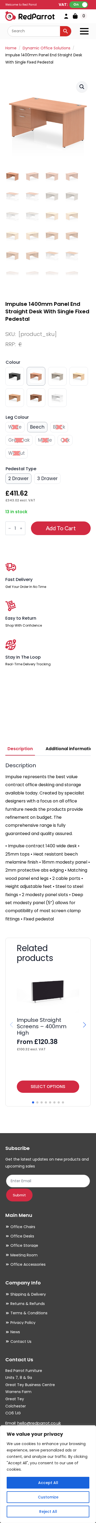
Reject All (48, 1511)
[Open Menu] (84, 31)
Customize (48, 1497)
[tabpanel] (48, 842)
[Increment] (21, 528)
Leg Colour (17, 417)
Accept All (48, 1482)
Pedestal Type (21, 469)
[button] (81, 86)
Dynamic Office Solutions (46, 48)
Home (11, 48)
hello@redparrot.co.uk (39, 1423)
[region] (48, 1474)
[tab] (20, 748)
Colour (13, 362)
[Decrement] (10, 528)
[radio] (14, 376)
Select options (48, 1086)
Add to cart (61, 528)
